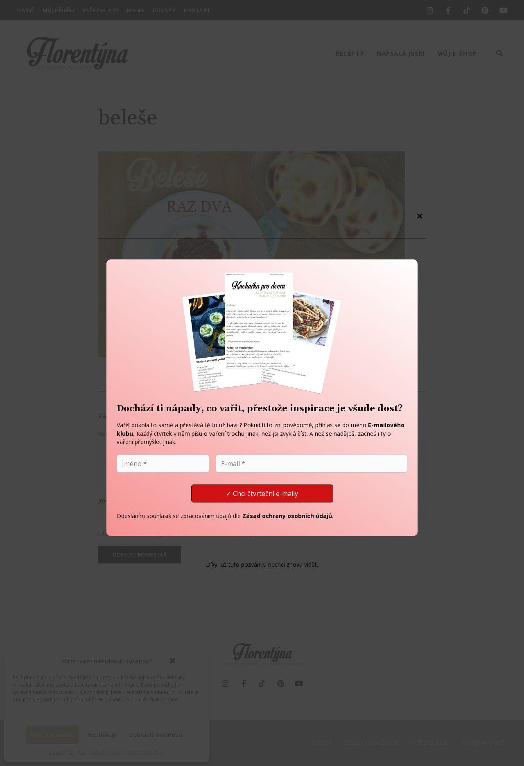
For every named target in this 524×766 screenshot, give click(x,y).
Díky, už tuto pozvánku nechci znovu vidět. (262, 565)
